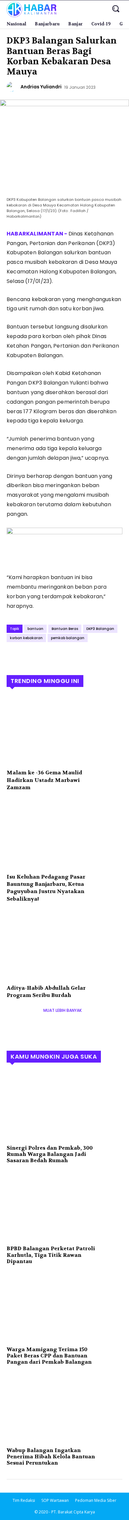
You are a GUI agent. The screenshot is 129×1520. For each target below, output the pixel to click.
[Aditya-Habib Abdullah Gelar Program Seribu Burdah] (64, 945)
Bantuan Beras (65, 628)
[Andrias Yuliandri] (13, 87)
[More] (74, 656)
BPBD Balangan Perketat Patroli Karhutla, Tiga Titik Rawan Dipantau (51, 1254)
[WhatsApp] (58, 656)
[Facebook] (13, 656)
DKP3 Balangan (100, 628)
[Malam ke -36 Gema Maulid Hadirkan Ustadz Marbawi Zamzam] (64, 730)
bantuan (35, 628)
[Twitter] (28, 656)
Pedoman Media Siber (95, 1500)
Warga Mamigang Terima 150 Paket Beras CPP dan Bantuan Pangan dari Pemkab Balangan (49, 1355)
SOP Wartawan (55, 1500)
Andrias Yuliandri (41, 86)
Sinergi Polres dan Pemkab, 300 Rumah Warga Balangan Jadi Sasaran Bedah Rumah (50, 1154)
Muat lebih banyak (62, 1010)
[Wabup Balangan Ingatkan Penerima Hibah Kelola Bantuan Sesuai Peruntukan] (64, 1408)
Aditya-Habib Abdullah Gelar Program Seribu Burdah (46, 991)
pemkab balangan (67, 638)
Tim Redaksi (24, 1500)
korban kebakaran (26, 638)
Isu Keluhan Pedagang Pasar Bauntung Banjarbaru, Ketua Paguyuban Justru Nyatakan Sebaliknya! (46, 887)
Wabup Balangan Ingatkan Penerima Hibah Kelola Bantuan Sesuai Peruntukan (51, 1456)
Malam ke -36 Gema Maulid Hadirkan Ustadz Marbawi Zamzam (44, 780)
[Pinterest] (43, 656)
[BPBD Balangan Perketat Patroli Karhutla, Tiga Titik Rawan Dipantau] (64, 1206)
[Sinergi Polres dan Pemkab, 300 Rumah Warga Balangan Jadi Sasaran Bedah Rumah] (64, 1105)
